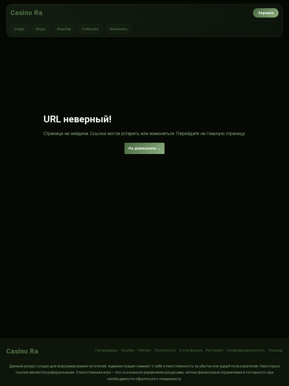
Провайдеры (106, 350)
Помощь (275, 350)
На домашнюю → (144, 148)
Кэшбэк (64, 29)
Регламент (215, 350)
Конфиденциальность (246, 350)
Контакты (118, 29)
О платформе (190, 350)
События (90, 29)
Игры (41, 29)
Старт (19, 29)
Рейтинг (144, 350)
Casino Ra (26, 13)
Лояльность (165, 350)
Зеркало (265, 13)
